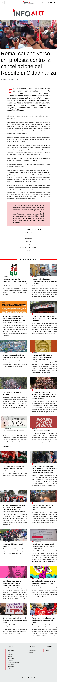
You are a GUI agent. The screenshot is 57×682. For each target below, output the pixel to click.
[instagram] (42, 2)
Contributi (10, 656)
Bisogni (29, 233)
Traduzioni (10, 668)
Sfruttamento (7, 463)
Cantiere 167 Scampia (32, 126)
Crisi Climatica (7, 541)
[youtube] (51, 2)
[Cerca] (54, 2)
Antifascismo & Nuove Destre (40, 578)
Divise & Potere (37, 313)
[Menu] (3, 2)
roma (28, 250)
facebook (32, 220)
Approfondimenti (32, 650)
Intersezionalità (8, 615)
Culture (6, 578)
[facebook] (45, 2)
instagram (40, 220)
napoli (28, 244)
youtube (17, 222)
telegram (29, 218)
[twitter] (48, 2)
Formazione (10, 660)
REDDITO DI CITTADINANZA (28, 247)
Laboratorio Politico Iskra (34, 116)
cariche (28, 241)
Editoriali (31, 652)
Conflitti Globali (11, 650)
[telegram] (39, 2)
